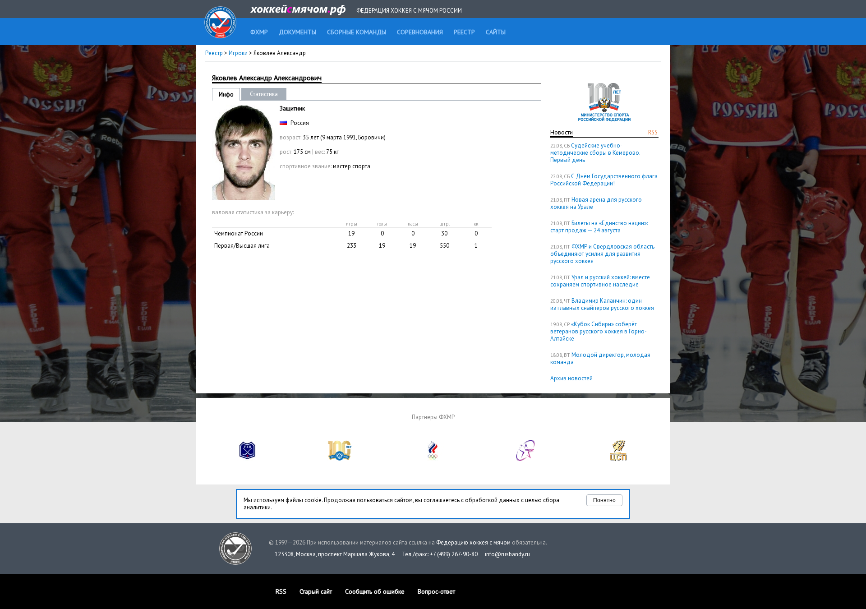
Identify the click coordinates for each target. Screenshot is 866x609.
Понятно (604, 500)
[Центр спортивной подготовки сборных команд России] (618, 459)
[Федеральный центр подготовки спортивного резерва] (526, 459)
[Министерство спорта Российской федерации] (340, 459)
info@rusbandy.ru (507, 554)
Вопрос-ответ (436, 591)
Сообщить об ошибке (375, 591)
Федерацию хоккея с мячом (473, 542)
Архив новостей (571, 378)
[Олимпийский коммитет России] (433, 459)
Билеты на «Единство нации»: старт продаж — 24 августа (599, 226)
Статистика (264, 94)
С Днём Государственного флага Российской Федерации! (604, 179)
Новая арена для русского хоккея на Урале (596, 203)
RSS (653, 132)
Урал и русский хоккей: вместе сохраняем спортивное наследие (600, 280)
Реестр (214, 53)
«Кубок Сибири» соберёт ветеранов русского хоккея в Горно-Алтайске (598, 331)
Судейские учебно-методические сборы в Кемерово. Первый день (595, 153)
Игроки (238, 53)
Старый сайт (315, 591)
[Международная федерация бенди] (248, 459)
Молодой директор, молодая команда (600, 358)
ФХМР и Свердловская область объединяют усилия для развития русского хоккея (602, 254)
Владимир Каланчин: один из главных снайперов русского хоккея (602, 304)
